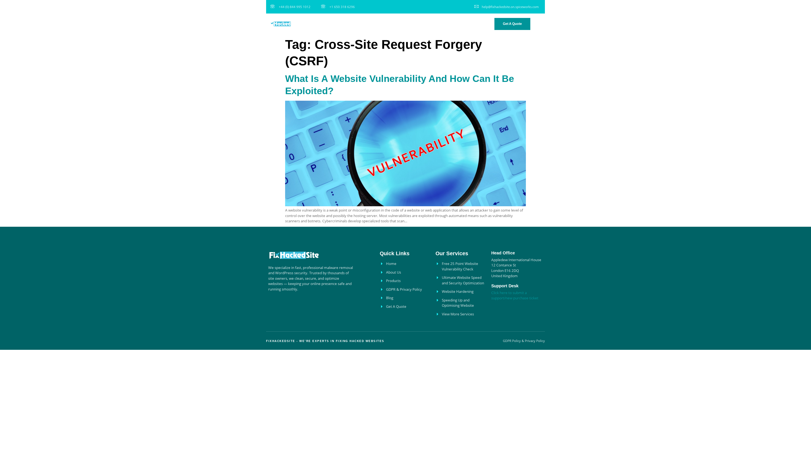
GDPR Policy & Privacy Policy (427, 24)
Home (349, 24)
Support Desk (504, 286)
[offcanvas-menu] (540, 24)
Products (389, 24)
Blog (461, 24)
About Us (368, 24)
